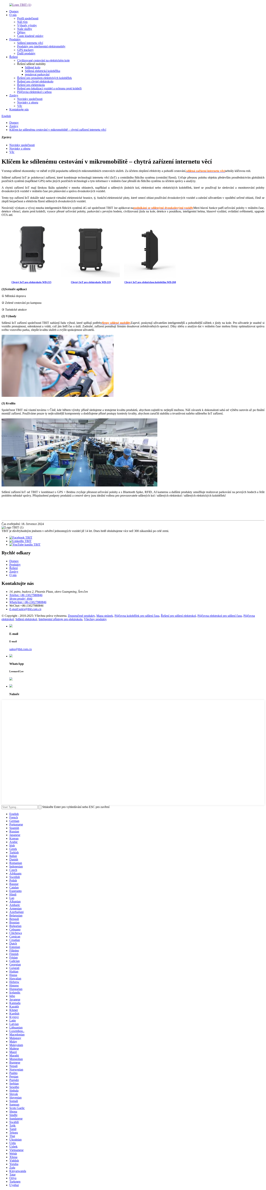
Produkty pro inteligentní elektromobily (41, 46)
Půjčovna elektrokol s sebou (34, 92)
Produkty (15, 39)
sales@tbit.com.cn (20, 649)
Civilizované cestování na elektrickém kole (43, 60)
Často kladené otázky (30, 36)
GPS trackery (25, 50)
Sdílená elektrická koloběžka (42, 71)
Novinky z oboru (27, 102)
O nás (13, 15)
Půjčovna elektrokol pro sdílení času (219, 615)
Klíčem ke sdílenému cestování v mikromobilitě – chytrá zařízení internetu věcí (57, 129)
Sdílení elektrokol (26, 619)
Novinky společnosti (29, 99)
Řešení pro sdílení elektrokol (178, 615)
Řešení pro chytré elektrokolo (35, 81)
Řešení (13, 57)
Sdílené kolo (32, 67)
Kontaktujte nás (19, 109)
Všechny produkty (95, 619)
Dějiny (21, 32)
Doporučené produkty (81, 615)
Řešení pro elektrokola (31, 85)
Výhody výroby (27, 25)
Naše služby (24, 29)
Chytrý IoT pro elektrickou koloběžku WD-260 (150, 282)
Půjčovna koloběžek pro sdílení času (137, 615)
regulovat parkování (37, 74)
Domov (14, 11)
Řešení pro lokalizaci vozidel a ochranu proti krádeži (49, 88)
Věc (19, 106)
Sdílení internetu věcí (30, 43)
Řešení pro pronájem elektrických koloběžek (44, 78)
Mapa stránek (104, 615)
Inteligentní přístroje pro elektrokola (60, 619)
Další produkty (26, 53)
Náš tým (22, 22)
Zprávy (13, 95)
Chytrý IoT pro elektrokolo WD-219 (91, 282)
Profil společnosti (27, 18)
